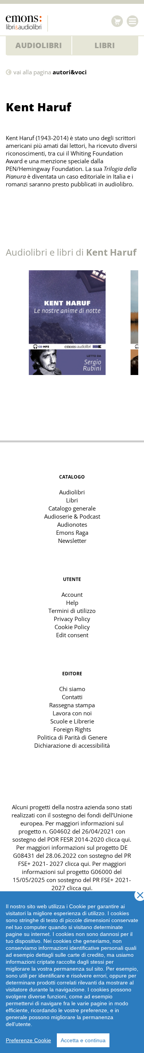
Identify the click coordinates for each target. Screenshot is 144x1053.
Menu (132, 21)
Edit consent (72, 635)
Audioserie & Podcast (72, 516)
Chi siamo (72, 689)
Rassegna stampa (72, 705)
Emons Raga (72, 532)
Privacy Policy (72, 619)
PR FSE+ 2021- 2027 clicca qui (74, 859)
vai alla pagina (50, 72)
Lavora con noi (72, 713)
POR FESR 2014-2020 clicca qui (88, 839)
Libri (104, 45)
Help (72, 602)
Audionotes (72, 524)
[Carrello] (117, 21)
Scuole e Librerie (72, 721)
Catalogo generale (72, 508)
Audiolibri (38, 45)
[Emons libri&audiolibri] (27, 23)
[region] (72, 972)
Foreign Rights (72, 729)
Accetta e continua (83, 1040)
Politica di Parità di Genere (72, 737)
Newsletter (72, 540)
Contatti (72, 697)
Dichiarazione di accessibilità (72, 745)
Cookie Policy (72, 627)
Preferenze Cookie (28, 1040)
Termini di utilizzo (72, 610)
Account (72, 594)
